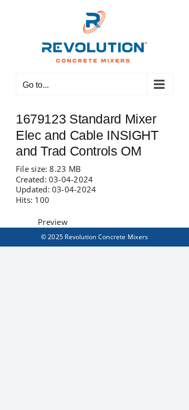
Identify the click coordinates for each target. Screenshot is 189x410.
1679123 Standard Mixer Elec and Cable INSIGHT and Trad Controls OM (87, 134)
